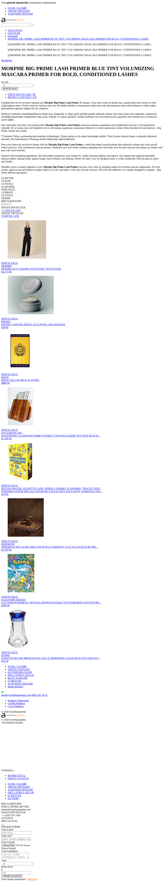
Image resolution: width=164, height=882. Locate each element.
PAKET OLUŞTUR (18, 778)
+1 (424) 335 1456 (10, 210)
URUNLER (14, 33)
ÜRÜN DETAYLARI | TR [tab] (22, 94)
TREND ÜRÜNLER (19, 11)
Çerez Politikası (16, 706)
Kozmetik (13, 36)
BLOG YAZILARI (17, 678)
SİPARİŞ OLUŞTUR (12, 876)
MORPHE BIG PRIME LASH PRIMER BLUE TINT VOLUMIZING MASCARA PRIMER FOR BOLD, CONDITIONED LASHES (78, 39)
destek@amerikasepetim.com (16, 695)
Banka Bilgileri (15, 686)
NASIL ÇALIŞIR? (17, 8)
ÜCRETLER (14, 681)
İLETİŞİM (13, 798)
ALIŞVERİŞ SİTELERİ (20, 13)
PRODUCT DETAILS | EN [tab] (22, 97)
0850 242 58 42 (39, 695)
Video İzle (32, 879)
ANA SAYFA (15, 30)
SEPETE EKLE (10, 89)
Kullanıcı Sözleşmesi (18, 700)
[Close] (2, 824)
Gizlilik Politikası (16, 703)
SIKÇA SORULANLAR (21, 675)
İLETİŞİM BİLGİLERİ (20, 672)
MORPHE (6, 60)
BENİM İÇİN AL (17, 775)
